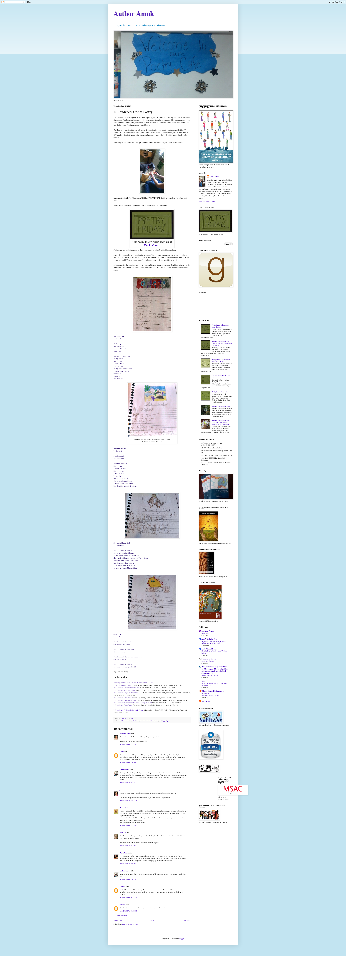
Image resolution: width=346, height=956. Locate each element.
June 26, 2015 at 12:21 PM (128, 800)
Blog (203, 681)
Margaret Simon (125, 733)
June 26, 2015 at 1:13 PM (128, 825)
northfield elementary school (127, 721)
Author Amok (134, 13)
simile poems (154, 721)
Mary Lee (123, 832)
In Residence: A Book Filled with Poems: (129, 710)
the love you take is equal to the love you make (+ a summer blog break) (214, 642)
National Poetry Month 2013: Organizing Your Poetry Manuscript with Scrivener (221, 422)
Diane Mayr (124, 853)
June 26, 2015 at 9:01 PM (128, 879)
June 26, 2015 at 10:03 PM (128, 897)
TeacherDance (206, 701)
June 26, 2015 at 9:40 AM (128, 782)
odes (138, 721)
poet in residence (145, 721)
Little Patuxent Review (209, 649)
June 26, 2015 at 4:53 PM (128, 846)
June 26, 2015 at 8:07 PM (128, 864)
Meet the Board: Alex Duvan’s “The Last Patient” (214, 652)
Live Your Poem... (208, 631)
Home (152, 920)
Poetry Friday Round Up (220, 392)
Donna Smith (124, 808)
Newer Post (118, 920)
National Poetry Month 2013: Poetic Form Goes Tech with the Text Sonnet (222, 343)
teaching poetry (163, 721)
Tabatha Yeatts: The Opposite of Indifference (213, 692)
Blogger (181, 938)
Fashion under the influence (210, 675)
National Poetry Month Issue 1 (222, 406)
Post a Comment (122, 915)
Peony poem (205, 633)
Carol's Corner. (152, 245)
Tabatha (122, 886)
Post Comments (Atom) (130, 924)
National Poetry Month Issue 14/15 (221, 377)
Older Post (186, 920)
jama (121, 790)
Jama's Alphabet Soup (209, 639)
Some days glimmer (208, 661)
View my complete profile (207, 201)
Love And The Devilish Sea (210, 695)
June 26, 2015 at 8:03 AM (128, 762)
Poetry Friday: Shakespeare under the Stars (220, 326)
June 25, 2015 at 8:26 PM (128, 744)
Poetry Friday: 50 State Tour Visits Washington (221, 360)
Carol (122, 751)
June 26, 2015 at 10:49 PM (128, 911)
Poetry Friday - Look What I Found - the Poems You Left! (214, 684)
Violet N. (123, 904)
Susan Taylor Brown (209, 659)
